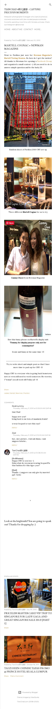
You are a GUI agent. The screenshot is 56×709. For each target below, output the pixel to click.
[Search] (50, 4)
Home (7, 29)
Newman (19, 393)
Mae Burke (35, 697)
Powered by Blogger (30, 692)
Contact (28, 29)
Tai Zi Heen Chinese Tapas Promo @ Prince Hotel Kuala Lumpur (27, 669)
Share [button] (6, 390)
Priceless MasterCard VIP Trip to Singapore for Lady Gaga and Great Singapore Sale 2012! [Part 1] (28, 618)
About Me (17, 29)
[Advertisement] (28, 551)
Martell (12, 393)
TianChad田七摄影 (20, 450)
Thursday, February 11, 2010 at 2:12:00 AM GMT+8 (31, 435)
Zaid (14, 433)
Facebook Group (44, 61)
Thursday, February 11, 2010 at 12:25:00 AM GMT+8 (32, 408)
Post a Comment (16, 676)
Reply (14, 428)
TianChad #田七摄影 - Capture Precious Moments (22, 11)
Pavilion (26, 393)
